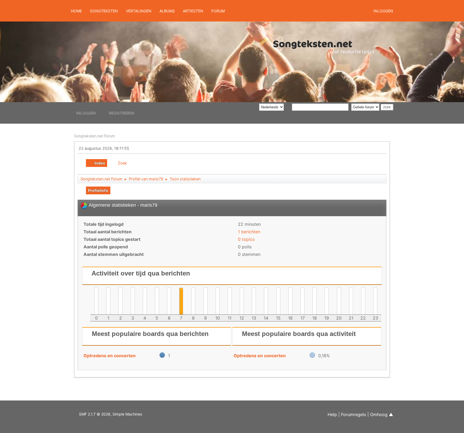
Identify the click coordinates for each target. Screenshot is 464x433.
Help (332, 414)
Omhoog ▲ (381, 414)
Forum (218, 11)
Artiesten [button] (193, 11)
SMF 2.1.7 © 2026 (94, 414)
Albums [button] (167, 11)
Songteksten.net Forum (94, 136)
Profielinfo (98, 190)
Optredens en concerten (110, 355)
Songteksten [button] (104, 11)
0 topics (246, 239)
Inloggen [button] (383, 11)
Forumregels (353, 414)
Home (76, 11)
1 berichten (249, 231)
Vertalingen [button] (138, 11)
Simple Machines (127, 414)
